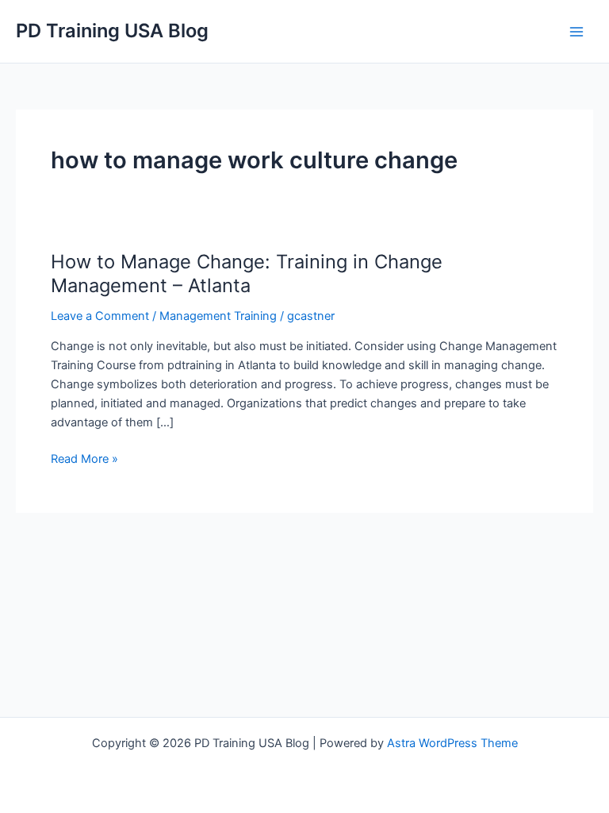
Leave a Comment (100, 316)
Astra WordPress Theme (452, 743)
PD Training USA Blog (112, 30)
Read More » (84, 459)
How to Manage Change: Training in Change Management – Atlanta (246, 274)
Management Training (218, 316)
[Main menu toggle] (576, 31)
